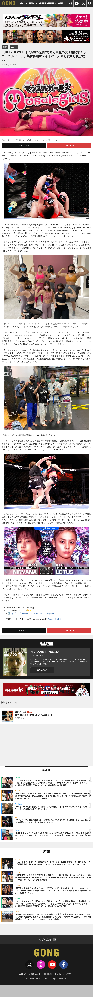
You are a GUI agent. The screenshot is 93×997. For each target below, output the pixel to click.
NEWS (22, 3)
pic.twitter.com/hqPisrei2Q (45, 613)
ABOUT (22, 974)
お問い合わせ (35, 974)
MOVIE (60, 3)
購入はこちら (42, 670)
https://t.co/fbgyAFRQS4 (21, 613)
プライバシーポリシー (64, 974)
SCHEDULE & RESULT (46, 3)
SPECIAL (31, 3)
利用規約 (48, 974)
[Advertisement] (46, 745)
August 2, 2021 (55, 619)
